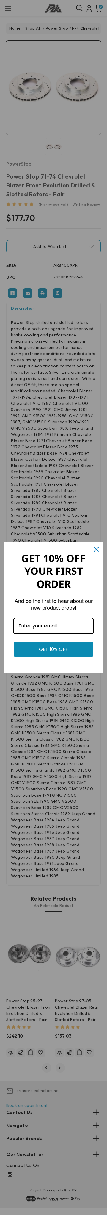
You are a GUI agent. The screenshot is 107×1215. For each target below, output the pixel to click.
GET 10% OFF (53, 649)
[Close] (96, 550)
